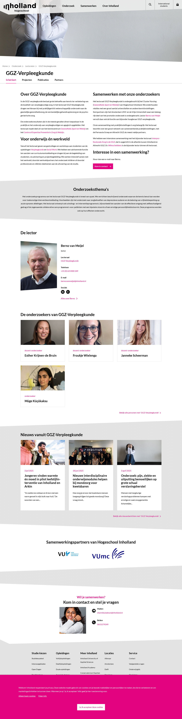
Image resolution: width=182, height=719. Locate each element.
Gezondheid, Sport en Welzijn (73, 128)
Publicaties (43, 79)
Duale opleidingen (63, 669)
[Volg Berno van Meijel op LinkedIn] (63, 292)
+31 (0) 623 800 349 (69, 271)
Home (5, 66)
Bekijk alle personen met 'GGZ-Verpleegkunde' (139, 412)
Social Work (52, 149)
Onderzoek (17, 66)
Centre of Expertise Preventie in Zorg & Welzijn (43, 132)
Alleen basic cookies (27, 696)
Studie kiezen (39, 653)
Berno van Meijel (153, 115)
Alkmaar (108, 658)
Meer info (42, 696)
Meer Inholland (88, 653)
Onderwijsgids (134, 669)
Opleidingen (62, 653)
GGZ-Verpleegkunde (69, 261)
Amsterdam (109, 664)
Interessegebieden (39, 664)
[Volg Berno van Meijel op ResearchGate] (68, 292)
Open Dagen (36, 669)
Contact (132, 658)
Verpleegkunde (37, 149)
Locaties (109, 653)
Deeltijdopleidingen (63, 664)
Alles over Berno (68, 298)
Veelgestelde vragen (136, 664)
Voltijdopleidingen (63, 658)
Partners (59, 79)
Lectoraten (30, 66)
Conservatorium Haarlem (90, 673)
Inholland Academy (87, 667)
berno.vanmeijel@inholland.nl (73, 281)
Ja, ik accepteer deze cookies (91, 707)
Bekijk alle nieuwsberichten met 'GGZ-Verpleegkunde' (136, 516)
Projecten (27, 79)
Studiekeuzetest (38, 658)
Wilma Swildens (115, 145)
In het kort (11, 79)
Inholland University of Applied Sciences (89, 660)
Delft (107, 669)
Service (133, 653)
